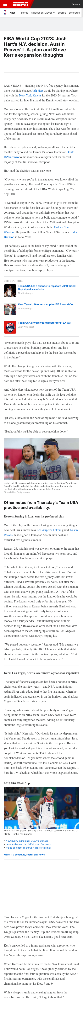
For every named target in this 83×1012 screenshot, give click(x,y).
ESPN (20, 4)
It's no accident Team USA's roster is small (28, 847)
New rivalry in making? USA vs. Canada (27, 840)
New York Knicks (30, 95)
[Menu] (5, 4)
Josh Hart (37, 90)
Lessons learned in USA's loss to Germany (28, 844)
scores (76, 4)
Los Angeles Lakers (49, 530)
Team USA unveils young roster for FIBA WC (44, 322)
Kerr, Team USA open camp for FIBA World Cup (46, 304)
